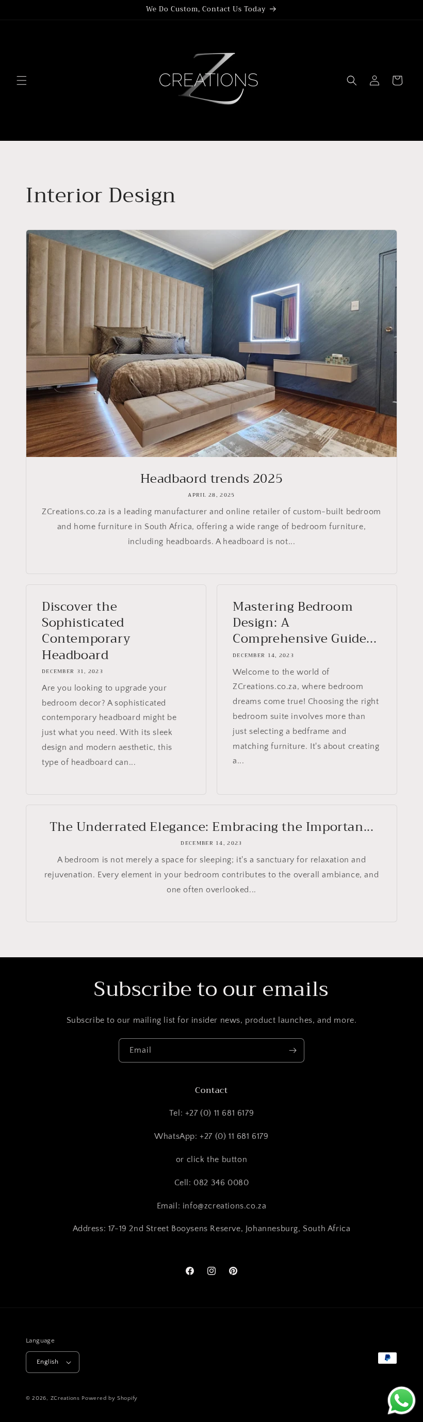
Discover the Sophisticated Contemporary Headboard (86, 631)
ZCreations (65, 1398)
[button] (21, 80)
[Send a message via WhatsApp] (401, 1400)
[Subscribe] (292, 1050)
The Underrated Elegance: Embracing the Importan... (212, 827)
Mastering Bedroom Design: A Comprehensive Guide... (305, 623)
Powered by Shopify (110, 1398)
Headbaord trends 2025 (211, 479)
